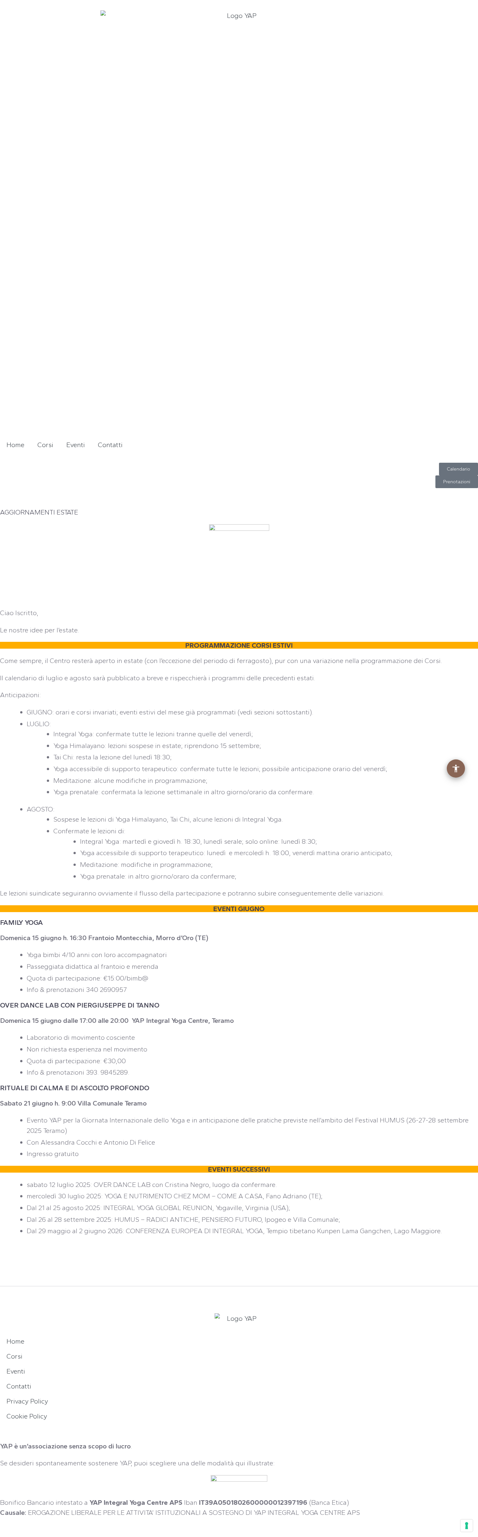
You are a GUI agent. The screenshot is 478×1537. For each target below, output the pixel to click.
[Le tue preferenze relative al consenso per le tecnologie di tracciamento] (466, 1525)
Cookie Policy (27, 1416)
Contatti (110, 445)
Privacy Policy (27, 1401)
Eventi (75, 445)
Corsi (45, 445)
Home (15, 445)
